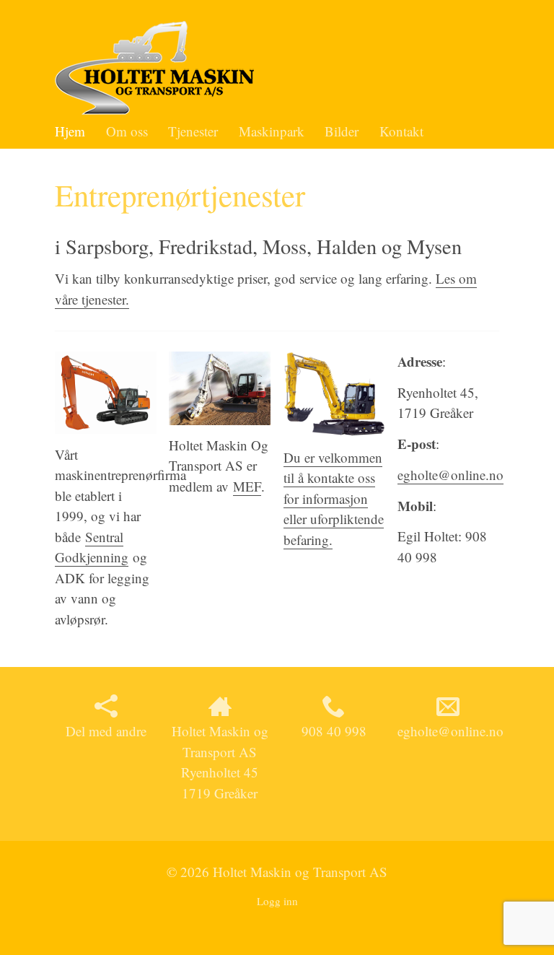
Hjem (70, 131)
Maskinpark (271, 131)
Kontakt (401, 131)
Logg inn (277, 901)
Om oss (127, 131)
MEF (247, 486)
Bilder (342, 131)
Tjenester (193, 131)
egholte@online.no (450, 475)
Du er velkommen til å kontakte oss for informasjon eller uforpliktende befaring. (333, 498)
